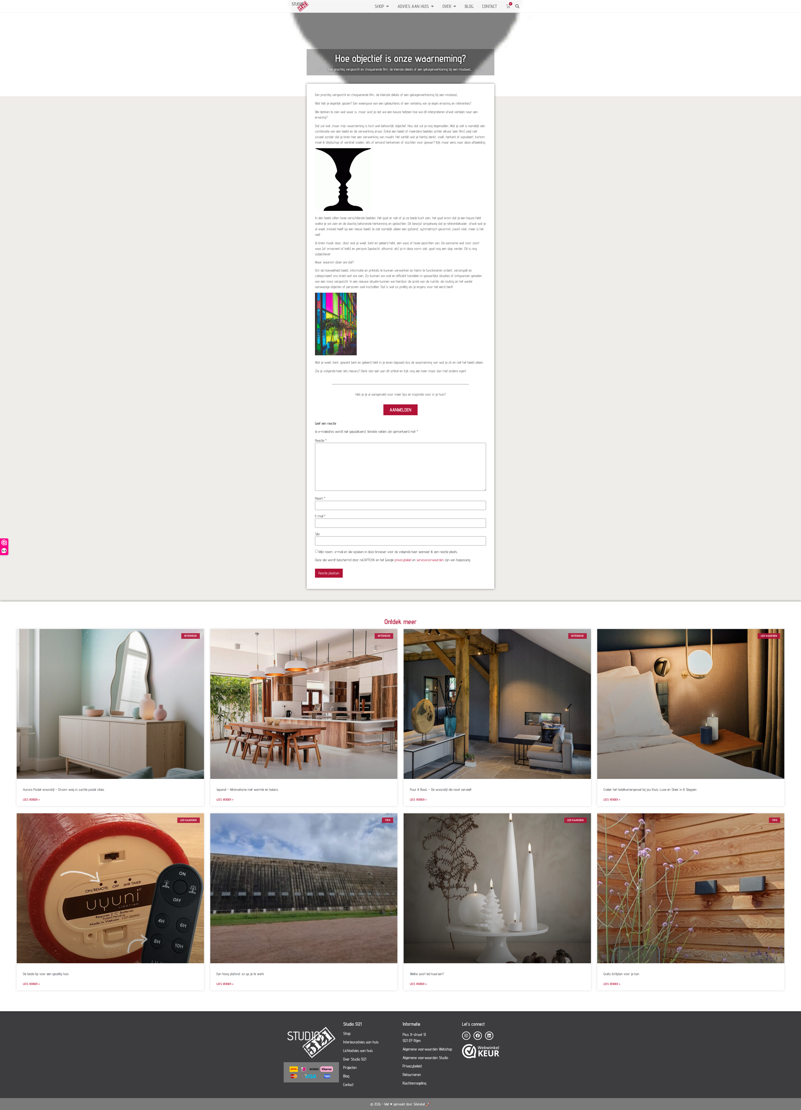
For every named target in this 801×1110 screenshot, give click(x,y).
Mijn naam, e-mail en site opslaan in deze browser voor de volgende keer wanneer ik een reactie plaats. (388, 552)
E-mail (320, 516)
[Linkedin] (489, 1036)
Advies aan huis (413, 6)
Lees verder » (31, 799)
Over (446, 6)
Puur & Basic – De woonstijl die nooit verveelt (440, 789)
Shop (379, 6)
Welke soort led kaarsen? (427, 974)
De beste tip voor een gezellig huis (46, 974)
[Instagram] (466, 1036)
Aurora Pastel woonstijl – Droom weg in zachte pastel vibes (63, 789)
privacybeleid (403, 560)
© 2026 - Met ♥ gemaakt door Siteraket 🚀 (400, 1104)
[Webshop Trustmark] (480, 1051)
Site (317, 534)
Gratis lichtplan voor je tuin (621, 974)
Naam (320, 498)
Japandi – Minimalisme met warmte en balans (247, 789)
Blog (469, 6)
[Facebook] (478, 1036)
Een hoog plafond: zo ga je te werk (240, 974)
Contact (489, 6)
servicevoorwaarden (430, 560)
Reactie (320, 440)
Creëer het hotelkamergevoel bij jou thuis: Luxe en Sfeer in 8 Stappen (649, 789)
